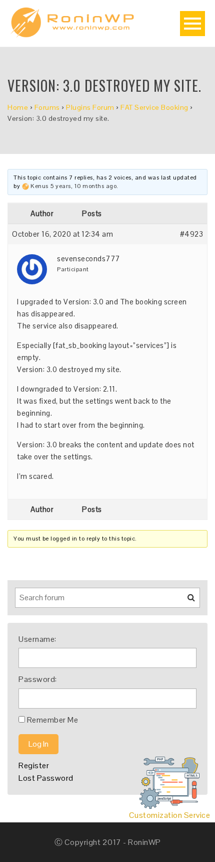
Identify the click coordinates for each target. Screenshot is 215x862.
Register (33, 765)
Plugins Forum (90, 107)
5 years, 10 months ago (83, 186)
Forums (47, 107)
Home (18, 107)
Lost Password (46, 778)
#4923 (192, 234)
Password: (37, 679)
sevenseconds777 (88, 258)
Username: (37, 639)
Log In (38, 744)
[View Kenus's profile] (25, 186)
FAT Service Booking (154, 107)
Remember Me (52, 720)
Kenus (39, 186)
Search (185, 601)
